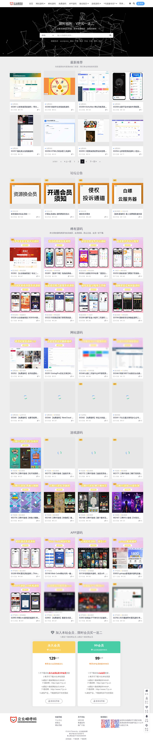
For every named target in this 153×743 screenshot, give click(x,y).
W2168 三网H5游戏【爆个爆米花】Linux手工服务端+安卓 (93, 518)
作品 (86, 41)
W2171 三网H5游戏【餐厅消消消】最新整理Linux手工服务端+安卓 (127, 474)
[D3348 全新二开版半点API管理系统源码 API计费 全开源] (93, 352)
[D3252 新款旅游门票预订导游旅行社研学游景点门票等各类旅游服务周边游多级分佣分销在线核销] (127, 252)
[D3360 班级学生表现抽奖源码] (59, 86)
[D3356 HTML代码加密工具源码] (59, 130)
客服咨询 (81, 723)
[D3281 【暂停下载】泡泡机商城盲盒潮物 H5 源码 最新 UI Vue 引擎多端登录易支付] (59, 252)
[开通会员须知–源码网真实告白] (59, 193)
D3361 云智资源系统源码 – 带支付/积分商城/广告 (25, 108)
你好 (100, 41)
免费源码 (62, 3)
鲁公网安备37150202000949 (76, 736)
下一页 (92, 161)
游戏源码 (95, 3)
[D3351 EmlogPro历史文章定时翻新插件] (59, 352)
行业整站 (125, 371)
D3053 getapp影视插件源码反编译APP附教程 (127, 574)
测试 (72, 41)
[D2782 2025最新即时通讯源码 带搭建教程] (127, 597)
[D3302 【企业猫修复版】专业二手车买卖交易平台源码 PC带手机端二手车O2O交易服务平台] (25, 252)
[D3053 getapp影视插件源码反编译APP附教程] (127, 553)
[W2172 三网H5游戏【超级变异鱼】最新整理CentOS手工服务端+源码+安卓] (93, 452)
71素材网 (83, 739)
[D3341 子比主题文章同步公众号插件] (127, 397)
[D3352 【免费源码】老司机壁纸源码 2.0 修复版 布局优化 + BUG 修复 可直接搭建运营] (25, 352)
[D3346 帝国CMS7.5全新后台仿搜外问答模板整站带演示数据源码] (127, 352)
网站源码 (40, 3)
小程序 (117, 271)
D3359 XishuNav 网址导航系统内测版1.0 (93, 108)
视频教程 (23, 315)
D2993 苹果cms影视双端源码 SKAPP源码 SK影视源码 (25, 619)
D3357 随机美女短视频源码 (22, 151)
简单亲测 (57, 271)
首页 (31, 3)
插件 (95, 41)
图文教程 (117, 211)
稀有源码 (52, 3)
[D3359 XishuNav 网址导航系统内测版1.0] (93, 86)
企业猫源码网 (83, 731)
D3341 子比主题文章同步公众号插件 (127, 418)
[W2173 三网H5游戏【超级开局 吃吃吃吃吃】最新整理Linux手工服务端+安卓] (59, 452)
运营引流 (23, 415)
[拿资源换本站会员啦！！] (25, 193)
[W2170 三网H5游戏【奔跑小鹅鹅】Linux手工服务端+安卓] (25, 497)
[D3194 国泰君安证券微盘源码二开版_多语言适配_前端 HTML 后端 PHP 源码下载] (127, 297)
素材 (81, 41)
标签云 (57, 723)
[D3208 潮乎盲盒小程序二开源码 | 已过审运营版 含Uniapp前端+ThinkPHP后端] (93, 297)
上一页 (68, 161)
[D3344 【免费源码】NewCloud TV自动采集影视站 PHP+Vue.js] (59, 397)
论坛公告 (76, 173)
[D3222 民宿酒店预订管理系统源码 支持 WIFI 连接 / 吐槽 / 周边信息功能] (59, 297)
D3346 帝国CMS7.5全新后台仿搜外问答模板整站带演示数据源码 (127, 374)
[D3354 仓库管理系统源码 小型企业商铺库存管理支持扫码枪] (127, 130)
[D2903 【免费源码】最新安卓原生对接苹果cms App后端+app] (59, 597)
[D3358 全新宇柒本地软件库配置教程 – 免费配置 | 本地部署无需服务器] (127, 86)
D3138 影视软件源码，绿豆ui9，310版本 (93, 574)
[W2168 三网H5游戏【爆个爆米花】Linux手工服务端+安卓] (93, 497)
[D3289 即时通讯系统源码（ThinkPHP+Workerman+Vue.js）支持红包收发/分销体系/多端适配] (25, 553)
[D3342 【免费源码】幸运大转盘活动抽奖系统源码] (93, 397)
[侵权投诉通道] (93, 193)
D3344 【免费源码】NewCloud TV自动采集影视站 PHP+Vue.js (59, 418)
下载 (76, 41)
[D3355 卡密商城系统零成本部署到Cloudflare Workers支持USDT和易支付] (93, 130)
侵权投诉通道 (84, 214)
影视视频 (57, 415)
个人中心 (58, 720)
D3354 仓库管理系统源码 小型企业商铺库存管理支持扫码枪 (127, 152)
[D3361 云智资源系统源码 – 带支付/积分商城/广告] (25, 86)
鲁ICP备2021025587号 (76, 734)
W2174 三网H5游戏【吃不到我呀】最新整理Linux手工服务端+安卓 (25, 474)
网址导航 (58, 725)
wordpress (64, 41)
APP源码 (72, 3)
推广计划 (81, 725)
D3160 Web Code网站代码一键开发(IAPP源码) (59, 574)
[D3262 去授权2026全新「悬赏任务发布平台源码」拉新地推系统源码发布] (93, 252)
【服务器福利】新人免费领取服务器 (127, 214)
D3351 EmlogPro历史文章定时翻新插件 (59, 374)
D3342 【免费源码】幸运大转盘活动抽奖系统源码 (93, 418)
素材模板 (49, 371)
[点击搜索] (110, 35)
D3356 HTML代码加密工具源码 (58, 151)
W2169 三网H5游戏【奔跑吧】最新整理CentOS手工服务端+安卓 (59, 518)
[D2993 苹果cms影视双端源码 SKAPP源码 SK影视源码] (25, 597)
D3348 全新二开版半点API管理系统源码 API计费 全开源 (92, 374)
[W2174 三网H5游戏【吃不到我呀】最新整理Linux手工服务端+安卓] (25, 452)
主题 (91, 41)
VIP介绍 (81, 720)
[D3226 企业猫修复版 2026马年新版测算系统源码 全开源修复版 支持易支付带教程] (25, 297)
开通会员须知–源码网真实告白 (57, 214)
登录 (141, 4)
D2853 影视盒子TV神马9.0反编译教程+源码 (92, 619)
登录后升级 (54, 701)
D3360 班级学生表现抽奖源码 (57, 107)
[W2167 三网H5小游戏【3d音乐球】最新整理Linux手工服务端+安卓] (127, 497)
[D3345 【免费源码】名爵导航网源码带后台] (25, 397)
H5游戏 (14, 471)
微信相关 (83, 3)
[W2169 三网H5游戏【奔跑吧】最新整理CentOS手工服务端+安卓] (59, 497)
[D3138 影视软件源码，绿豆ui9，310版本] (93, 553)
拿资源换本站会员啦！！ (21, 214)
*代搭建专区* (109, 3)
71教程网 (76, 739)
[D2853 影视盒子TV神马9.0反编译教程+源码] (93, 597)
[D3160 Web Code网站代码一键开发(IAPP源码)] (59, 553)
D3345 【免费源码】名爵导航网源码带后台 (25, 418)
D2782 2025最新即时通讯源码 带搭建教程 (127, 619)
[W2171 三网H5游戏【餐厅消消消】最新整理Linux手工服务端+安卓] (127, 452)
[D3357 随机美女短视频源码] (25, 130)
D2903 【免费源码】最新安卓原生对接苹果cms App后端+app (59, 619)
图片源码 (23, 371)
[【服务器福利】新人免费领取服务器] (127, 193)
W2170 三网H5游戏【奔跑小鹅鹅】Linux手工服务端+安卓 (25, 518)
